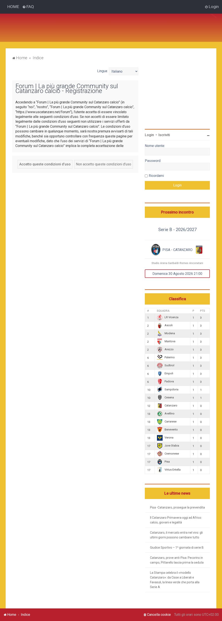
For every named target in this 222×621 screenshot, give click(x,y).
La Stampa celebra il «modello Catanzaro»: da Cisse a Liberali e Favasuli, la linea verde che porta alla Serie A (174, 580)
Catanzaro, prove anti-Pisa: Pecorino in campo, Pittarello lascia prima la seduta (177, 560)
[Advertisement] (94, 23)
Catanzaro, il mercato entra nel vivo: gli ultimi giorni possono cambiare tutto (176, 535)
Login (149, 135)
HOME (13, 6)
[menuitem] (28, 7)
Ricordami (156, 176)
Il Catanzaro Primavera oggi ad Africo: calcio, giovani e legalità (176, 520)
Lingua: (102, 71)
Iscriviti (164, 135)
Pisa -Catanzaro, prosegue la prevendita (177, 507)
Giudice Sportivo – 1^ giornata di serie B (177, 547)
